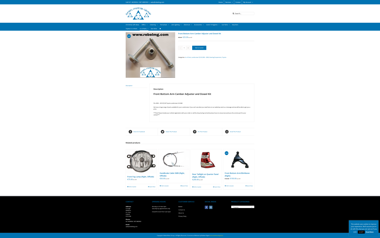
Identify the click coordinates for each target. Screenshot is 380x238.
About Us (181, 213)
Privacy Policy (182, 216)
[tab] (136, 86)
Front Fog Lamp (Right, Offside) (140, 176)
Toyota (224, 57)
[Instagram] (210, 207)
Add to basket (199, 48)
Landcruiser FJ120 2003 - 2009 (200, 57)
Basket (180, 206)
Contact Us (181, 210)
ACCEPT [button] (361, 232)
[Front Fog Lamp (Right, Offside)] (141, 161)
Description (129, 85)
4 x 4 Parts (188, 57)
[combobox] (242, 207)
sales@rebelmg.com (157, 2)
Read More (370, 232)
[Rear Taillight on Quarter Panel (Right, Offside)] (206, 160)
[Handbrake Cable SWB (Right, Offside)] (173, 159)
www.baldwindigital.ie (216, 235)
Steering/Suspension (215, 57)
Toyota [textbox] (242, 207)
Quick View (152, 187)
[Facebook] (206, 207)
